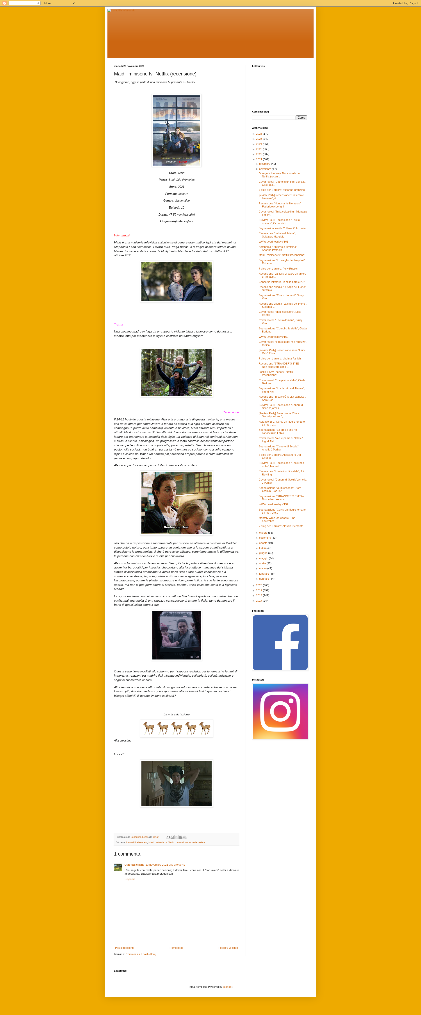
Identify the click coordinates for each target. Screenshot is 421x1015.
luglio (262, 548)
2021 (259, 159)
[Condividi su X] (176, 837)
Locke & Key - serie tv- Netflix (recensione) (276, 373)
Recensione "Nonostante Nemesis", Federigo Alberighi (280, 205)
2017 (259, 600)
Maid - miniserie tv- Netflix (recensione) (282, 255)
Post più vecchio (228, 947)
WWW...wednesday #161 (273, 241)
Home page (176, 947)
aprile (263, 563)
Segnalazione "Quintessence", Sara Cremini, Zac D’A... (280, 489)
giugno (263, 553)
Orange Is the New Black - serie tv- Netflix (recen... (279, 175)
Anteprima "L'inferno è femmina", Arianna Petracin (278, 248)
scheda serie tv (197, 842)
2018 (259, 595)
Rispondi (130, 879)
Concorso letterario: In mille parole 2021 (283, 282)
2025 (259, 138)
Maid (150, 842)
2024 (259, 144)
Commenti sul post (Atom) (141, 954)
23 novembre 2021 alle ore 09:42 (165, 864)
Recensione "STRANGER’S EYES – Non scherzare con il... (280, 365)
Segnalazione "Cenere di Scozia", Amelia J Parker (279, 448)
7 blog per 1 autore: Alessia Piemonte (281, 526)
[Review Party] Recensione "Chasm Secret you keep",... (280, 415)
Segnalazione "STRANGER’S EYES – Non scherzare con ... (281, 498)
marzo (263, 568)
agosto (263, 543)
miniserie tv (161, 842)
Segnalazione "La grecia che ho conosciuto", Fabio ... (278, 431)
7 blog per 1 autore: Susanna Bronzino (282, 189)
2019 (259, 590)
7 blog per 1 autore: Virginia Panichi (280, 358)
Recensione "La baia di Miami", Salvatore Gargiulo (277, 235)
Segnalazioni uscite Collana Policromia (282, 228)
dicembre (265, 163)
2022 (259, 154)
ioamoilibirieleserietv (136, 842)
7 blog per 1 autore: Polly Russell (278, 268)
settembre (265, 537)
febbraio (264, 573)
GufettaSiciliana (134, 864)
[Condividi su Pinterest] (185, 837)
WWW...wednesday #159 (273, 504)
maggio (264, 558)
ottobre (263, 532)
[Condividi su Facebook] (180, 837)
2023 (259, 149)
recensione (182, 842)
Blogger (227, 986)
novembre (265, 169)
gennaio (264, 578)
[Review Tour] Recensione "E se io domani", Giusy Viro (279, 221)
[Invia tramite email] (168, 837)
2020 (259, 585)
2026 (259, 133)
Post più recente (124, 947)
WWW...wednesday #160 (273, 336)
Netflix (171, 842)
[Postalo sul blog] (172, 837)
